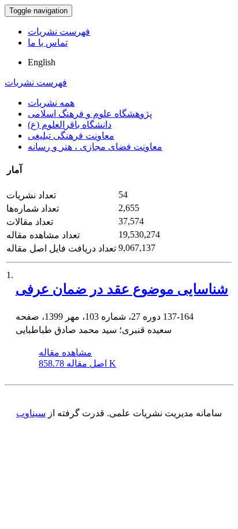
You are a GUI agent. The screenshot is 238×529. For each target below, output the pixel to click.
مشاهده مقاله (65, 352)
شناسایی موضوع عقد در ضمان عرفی (122, 289)
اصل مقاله (77, 363)
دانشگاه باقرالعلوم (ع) (69, 125)
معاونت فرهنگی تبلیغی (71, 135)
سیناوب (31, 413)
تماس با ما (48, 42)
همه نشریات (51, 103)
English (41, 62)
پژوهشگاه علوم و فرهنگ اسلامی (90, 114)
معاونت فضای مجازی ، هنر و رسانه (95, 146)
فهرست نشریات (59, 31)
